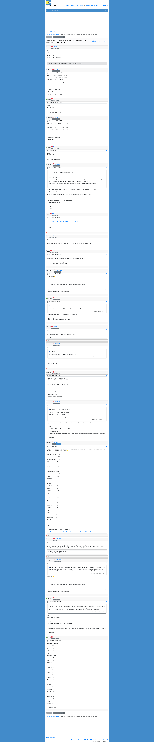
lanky (53, 213)
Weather (57, 34)
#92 (106, 542)
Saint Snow (57, 164)
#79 (106, 120)
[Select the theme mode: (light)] (106, 10)
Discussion (51, 34)
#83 (106, 239)
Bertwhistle (57, 298)
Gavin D (55, 46)
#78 (106, 102)
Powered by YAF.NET (83, 739)
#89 (106, 375)
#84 (106, 254)
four (53, 235)
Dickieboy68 (58, 538)
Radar (72, 5)
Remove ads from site (50, 31)
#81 (106, 167)
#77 (106, 72)
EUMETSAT (98, 5)
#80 (106, 150)
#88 (106, 347)
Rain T (104, 5)
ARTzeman (56, 69)
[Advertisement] (77, 21)
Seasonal (88, 5)
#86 (106, 301)
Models (93, 5)
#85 (106, 273)
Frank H (55, 326)
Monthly (82, 5)
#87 (106, 329)
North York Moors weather (54, 247)
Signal (67, 5)
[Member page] (107, 5)
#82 (106, 217)
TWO (47, 10)
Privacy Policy (74, 739)
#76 (106, 50)
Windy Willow (59, 270)
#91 (106, 446)
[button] (52, 10)
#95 (106, 640)
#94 (106, 601)
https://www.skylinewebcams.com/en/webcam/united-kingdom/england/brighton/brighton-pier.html (71, 531)
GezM (53, 250)
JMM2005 (56, 442)
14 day (76, 5)
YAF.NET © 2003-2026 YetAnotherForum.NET (98, 739)
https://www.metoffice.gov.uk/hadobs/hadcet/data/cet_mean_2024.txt (63, 221)
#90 (106, 404)
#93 (106, 563)
